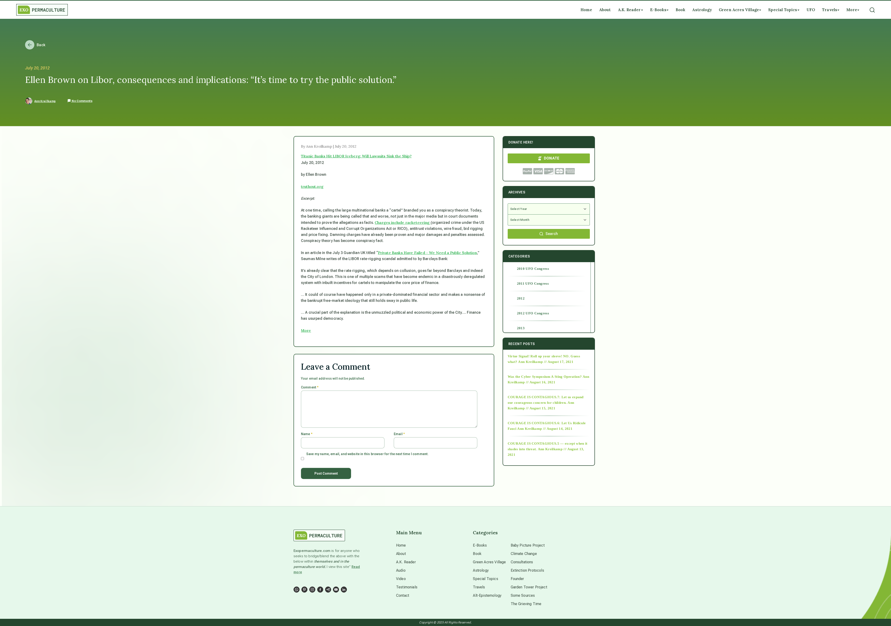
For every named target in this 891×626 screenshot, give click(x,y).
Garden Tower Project (529, 587)
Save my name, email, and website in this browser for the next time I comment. (367, 454)
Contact (402, 595)
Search (552, 233)
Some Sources (523, 595)
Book (477, 553)
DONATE (551, 158)
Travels (479, 587)
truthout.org (312, 186)
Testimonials (406, 587)
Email (399, 434)
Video (401, 579)
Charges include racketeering (403, 222)
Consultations (522, 562)
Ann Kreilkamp (45, 101)
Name (306, 434)
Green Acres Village (489, 562)
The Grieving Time (526, 604)
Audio (401, 570)
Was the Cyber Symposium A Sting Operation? (545, 376)
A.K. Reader (406, 562)
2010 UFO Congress (533, 269)
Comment (309, 387)
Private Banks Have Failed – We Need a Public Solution (427, 252)
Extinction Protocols (527, 570)
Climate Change (524, 553)
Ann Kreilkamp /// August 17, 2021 (545, 362)
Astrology (480, 570)
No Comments (81, 101)
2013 (521, 328)
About (401, 553)
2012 (521, 298)
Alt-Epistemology (487, 595)
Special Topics (485, 579)
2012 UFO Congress (533, 313)
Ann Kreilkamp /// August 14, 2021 (544, 428)
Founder (517, 579)
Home (401, 545)
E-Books (480, 545)
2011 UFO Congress (533, 283)
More (306, 330)
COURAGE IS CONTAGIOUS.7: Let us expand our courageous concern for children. (546, 399)
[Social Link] (297, 590)
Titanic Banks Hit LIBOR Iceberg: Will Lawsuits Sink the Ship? (356, 156)
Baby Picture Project (528, 545)
